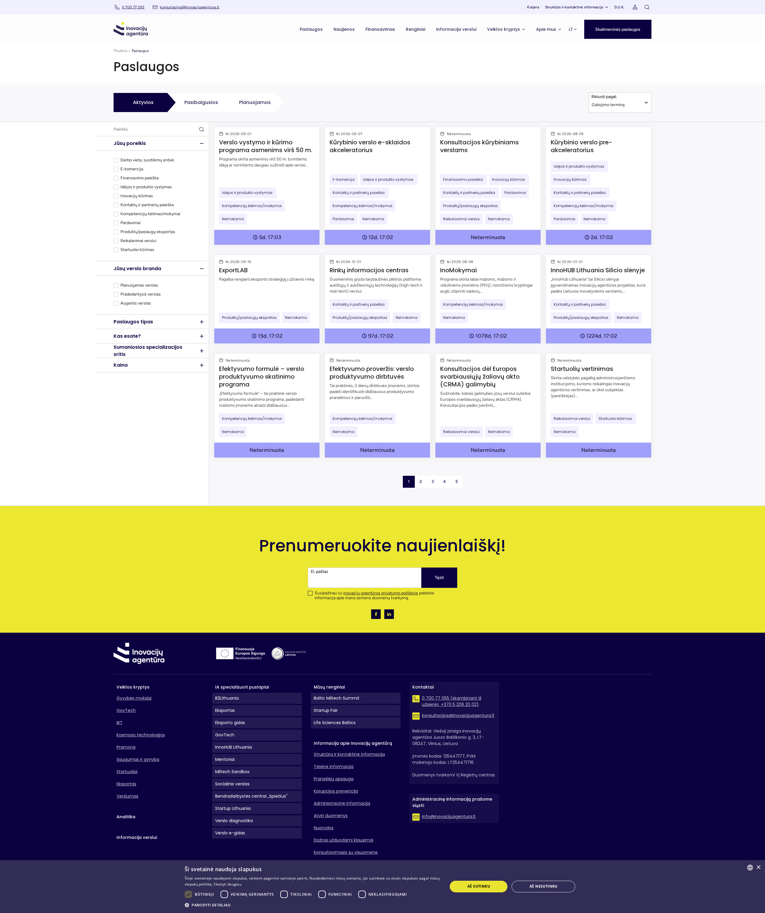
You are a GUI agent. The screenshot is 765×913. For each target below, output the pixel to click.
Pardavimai (130, 223)
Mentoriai (225, 759)
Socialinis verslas (232, 784)
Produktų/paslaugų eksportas (147, 232)
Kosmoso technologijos (141, 735)
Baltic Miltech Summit (336, 698)
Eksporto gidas (230, 723)
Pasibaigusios (201, 102)
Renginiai (415, 29)
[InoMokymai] (488, 299)
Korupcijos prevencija (336, 791)
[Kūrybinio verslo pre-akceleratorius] (598, 186)
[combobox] (750, 868)
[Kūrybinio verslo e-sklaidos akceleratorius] (377, 186)
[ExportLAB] (266, 299)
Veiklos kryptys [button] (503, 29)
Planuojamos (255, 102)
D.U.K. (619, 7)
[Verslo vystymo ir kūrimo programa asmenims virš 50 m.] (266, 186)
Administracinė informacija (342, 803)
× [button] (758, 867)
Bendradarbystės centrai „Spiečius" (251, 796)
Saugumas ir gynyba (138, 759)
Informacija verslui (456, 29)
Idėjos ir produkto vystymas (146, 187)
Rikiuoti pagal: (604, 96)
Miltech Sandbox (232, 772)
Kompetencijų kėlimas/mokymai (150, 214)
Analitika (126, 817)
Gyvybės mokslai (134, 698)
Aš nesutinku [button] (544, 886)
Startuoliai (127, 772)
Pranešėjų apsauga (334, 779)
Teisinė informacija (334, 767)
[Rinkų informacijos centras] (377, 299)
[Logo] (131, 29)
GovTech (126, 710)
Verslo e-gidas (230, 833)
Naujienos (344, 29)
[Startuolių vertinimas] (598, 406)
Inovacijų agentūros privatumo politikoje (380, 593)
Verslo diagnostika (234, 821)
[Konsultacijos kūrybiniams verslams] (488, 186)
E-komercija (131, 169)
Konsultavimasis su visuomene (346, 852)
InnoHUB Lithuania (233, 747)
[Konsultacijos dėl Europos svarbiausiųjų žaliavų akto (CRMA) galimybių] (488, 406)
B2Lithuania (227, 698)
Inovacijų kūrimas (137, 196)
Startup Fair (326, 710)
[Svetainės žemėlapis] (635, 7)
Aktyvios (143, 102)
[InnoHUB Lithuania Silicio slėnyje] (598, 299)
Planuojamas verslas (139, 285)
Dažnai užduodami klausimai (343, 840)
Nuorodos (323, 828)
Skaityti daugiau (227, 884)
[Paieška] (646, 7)
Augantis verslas (135, 303)
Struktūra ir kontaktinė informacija (574, 7)
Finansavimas (380, 29)
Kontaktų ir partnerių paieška (147, 205)
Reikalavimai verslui (138, 240)
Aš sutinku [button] (478, 886)
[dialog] (382, 886)
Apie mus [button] (546, 29)
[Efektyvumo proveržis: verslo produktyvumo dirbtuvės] (377, 406)
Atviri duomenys (331, 816)
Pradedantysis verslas (140, 294)
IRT (120, 723)
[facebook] (376, 614)
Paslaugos (311, 29)
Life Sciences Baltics (335, 723)
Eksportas (126, 784)
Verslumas (127, 796)
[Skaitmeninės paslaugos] (617, 22)
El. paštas (319, 571)
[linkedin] (389, 614)
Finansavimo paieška (140, 178)
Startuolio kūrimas (137, 249)
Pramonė (126, 747)
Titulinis (120, 51)
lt (571, 29)
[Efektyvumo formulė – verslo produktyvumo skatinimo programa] (266, 406)
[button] (617, 29)
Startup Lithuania (233, 808)
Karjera (533, 7)
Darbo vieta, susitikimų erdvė (147, 160)
